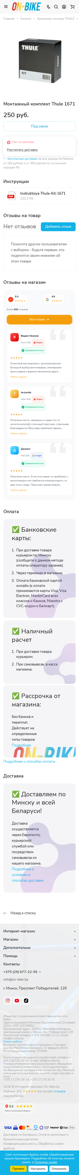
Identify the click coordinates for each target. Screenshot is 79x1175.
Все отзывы (37, 319)
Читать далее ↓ (19, 376)
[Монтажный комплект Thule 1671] (39, 60)
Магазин (10, 939)
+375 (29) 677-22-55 (20, 972)
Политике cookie (45, 1162)
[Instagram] (7, 1000)
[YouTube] (17, 1000)
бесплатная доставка (22, 159)
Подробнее (21, 745)
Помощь (10, 956)
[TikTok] (26, 1000)
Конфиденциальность (19, 1144)
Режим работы (12, 1042)
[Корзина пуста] (72, 6)
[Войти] (64, 6)
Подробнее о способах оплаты (29, 761)
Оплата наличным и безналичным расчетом (35, 1137)
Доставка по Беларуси (20, 1135)
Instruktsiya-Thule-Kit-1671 (43, 193)
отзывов (60, 1091)
